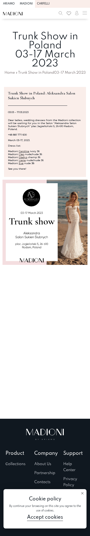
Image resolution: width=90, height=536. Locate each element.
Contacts (42, 482)
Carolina (24, 151)
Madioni (26, 3)
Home (9, 72)
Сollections (16, 464)
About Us (42, 464)
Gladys (23, 157)
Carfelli (43, 3)
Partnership (44, 473)
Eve (21, 163)
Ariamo (9, 3)
